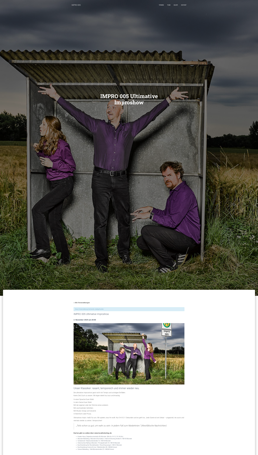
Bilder (176, 5)
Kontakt (183, 5)
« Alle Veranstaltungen (82, 303)
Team (168, 5)
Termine (161, 5)
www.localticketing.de (103, 433)
